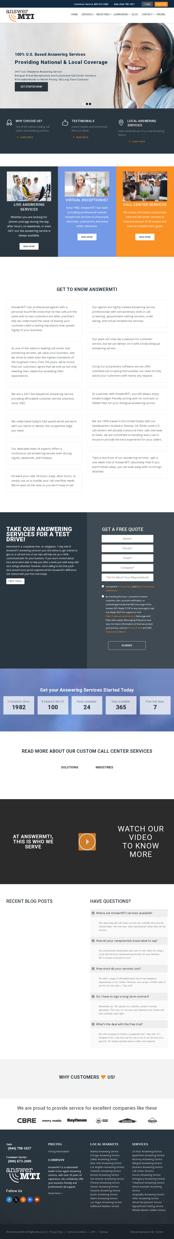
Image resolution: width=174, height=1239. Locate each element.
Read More (81, 137)
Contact (147, 14)
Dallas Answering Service (104, 1159)
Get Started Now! (31, 86)
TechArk (159, 1231)
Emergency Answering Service (148, 1178)
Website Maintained (140, 1231)
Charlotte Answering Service (105, 1171)
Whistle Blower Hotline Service (149, 1210)
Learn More (121, 14)
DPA (93, 1231)
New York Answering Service (105, 1163)
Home (74, 14)
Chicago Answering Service (105, 1155)
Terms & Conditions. (116, 631)
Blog (135, 14)
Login (147, 4)
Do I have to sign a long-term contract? (122, 996)
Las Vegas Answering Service (106, 1202)
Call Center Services (143, 1171)
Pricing (160, 14)
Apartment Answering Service (148, 1155)
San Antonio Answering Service (107, 1178)
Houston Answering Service (105, 1190)
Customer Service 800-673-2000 (91, 4)
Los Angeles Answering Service (107, 1167)
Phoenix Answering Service (105, 1182)
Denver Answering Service (104, 1186)
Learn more (138, 141)
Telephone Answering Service (148, 1182)
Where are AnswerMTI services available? (124, 913)
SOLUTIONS (69, 767)
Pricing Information (58, 1151)
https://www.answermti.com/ (120, 616)
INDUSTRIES (104, 767)
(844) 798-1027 (19, 1148)
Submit (126, 645)
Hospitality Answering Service (148, 1194)
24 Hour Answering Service (147, 1151)
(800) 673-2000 (19, 1161)
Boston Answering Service (104, 1174)
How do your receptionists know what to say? (127, 941)
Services (87, 14)
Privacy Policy (125, 586)
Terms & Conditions (77, 1231)
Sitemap (103, 1231)
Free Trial (161, 4)
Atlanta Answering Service (104, 1151)
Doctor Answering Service (146, 1174)
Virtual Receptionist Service (147, 1202)
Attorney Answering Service (147, 1159)
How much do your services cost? (118, 968)
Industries (103, 14)
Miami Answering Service (104, 1198)
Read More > (55, 1193)
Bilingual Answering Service (147, 1163)
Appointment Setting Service (147, 1206)
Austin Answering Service (104, 1194)
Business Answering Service (147, 1167)
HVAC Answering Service (145, 1198)
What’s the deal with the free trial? (119, 1024)
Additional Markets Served (104, 1206)
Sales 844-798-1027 (124, 4)
